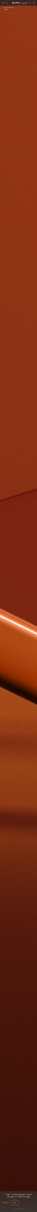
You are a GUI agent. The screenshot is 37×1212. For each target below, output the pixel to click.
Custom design (18, 1209)
